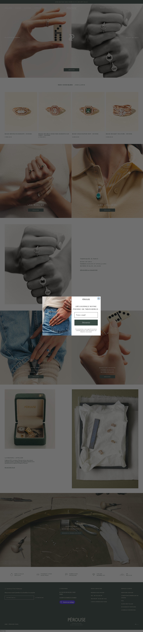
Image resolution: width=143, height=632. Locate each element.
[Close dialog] (98, 298)
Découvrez (86, 322)
